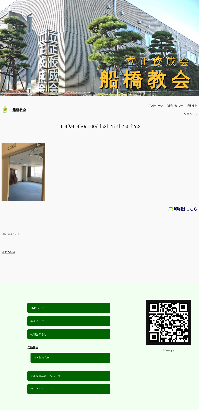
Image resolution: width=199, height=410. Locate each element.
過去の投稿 (8, 252)
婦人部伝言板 (41, 357)
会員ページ (37, 321)
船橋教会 (19, 110)
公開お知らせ (38, 334)
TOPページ (37, 307)
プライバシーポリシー (44, 389)
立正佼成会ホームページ (45, 376)
